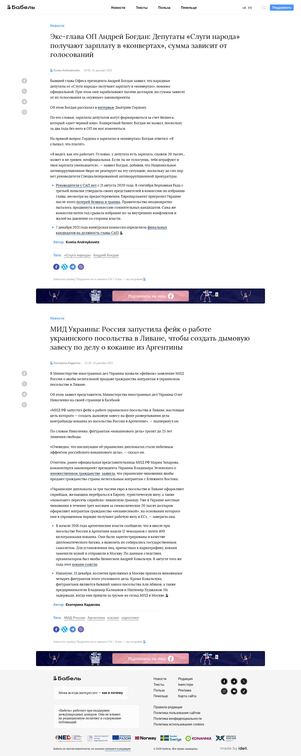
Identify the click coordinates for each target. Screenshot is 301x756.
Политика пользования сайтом (177, 713)
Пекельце (189, 7)
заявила (108, 473)
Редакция (185, 679)
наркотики (130, 618)
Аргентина (96, 618)
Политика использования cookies (179, 724)
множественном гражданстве (75, 473)
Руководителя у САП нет (76, 185)
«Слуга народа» (77, 255)
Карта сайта (187, 696)
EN (250, 7)
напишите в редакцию (118, 748)
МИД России (74, 618)
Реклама (184, 690)
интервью (106, 107)
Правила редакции (168, 707)
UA (244, 7)
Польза (164, 7)
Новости (118, 7)
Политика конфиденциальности (178, 718)
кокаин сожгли (84, 564)
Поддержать (281, 7)
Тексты (142, 7)
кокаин (113, 618)
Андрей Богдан (106, 255)
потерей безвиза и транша (98, 202)
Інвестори (185, 684)
